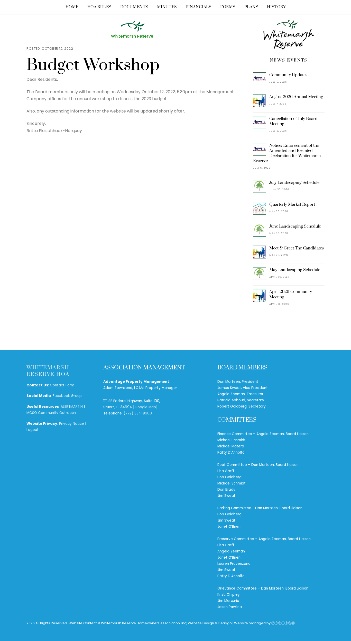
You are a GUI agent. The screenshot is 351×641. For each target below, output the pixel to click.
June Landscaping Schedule (295, 226)
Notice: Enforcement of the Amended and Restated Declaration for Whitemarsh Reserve (287, 153)
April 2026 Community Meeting (290, 294)
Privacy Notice (71, 423)
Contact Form (62, 385)
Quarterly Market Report (292, 204)
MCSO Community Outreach (51, 412)
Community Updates (288, 74)
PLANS (251, 7)
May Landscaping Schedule (294, 269)
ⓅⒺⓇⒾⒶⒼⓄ (283, 623)
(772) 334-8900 (138, 413)
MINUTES (167, 7)
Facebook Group (67, 395)
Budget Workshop (93, 65)
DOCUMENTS (134, 7)
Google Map (145, 407)
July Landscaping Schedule (294, 182)
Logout (32, 429)
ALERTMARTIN (72, 406)
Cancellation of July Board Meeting (293, 121)
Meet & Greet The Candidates (296, 248)
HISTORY (276, 7)
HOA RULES (99, 7)
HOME (72, 7)
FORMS (228, 7)
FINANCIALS (198, 7)
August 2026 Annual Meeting (296, 96)
